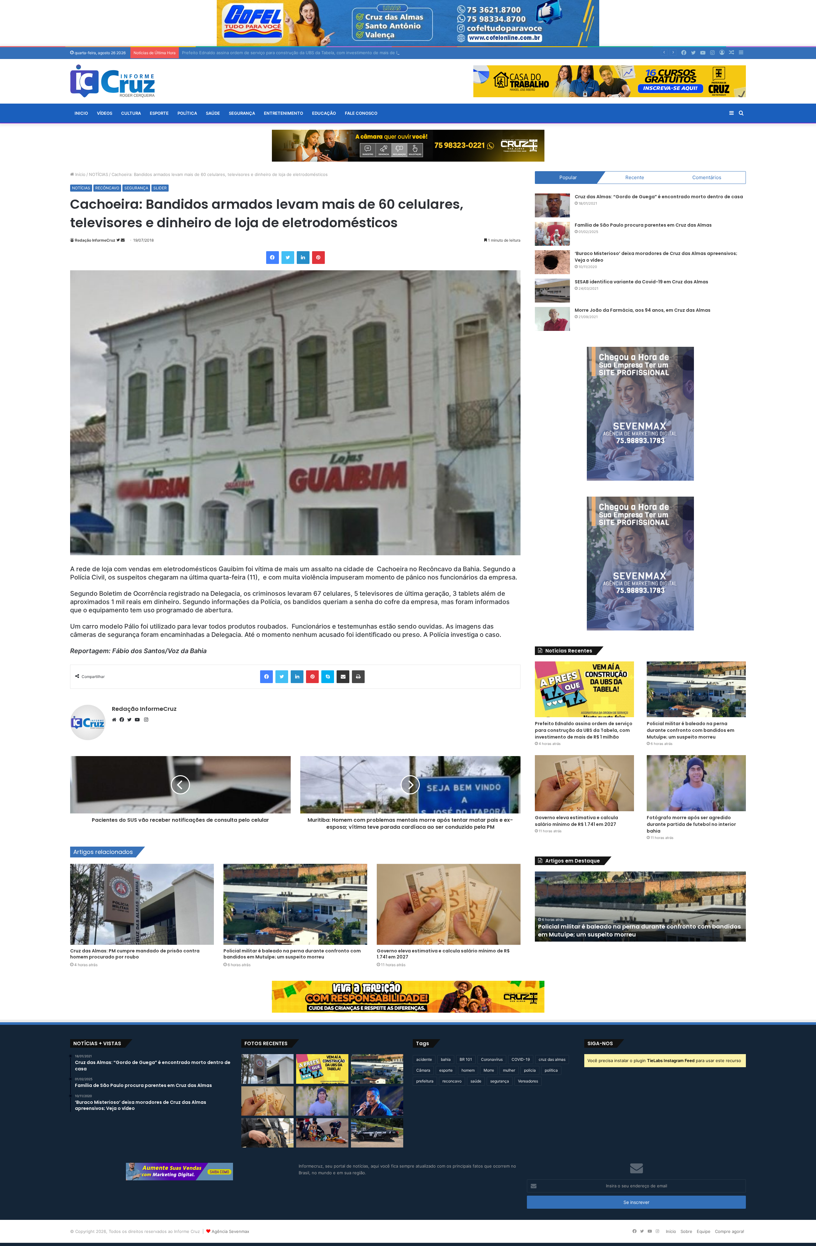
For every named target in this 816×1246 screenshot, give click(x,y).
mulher (509, 1070)
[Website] (116, 720)
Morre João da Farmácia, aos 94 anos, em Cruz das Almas (642, 310)
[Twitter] (287, 257)
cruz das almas (552, 1059)
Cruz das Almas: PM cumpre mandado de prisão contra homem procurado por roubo (135, 954)
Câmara (423, 1070)
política (551, 1070)
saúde (475, 1081)
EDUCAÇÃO (324, 113)
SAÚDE (213, 113)
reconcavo (452, 1081)
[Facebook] (272, 257)
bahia (446, 1059)
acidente (424, 1059)
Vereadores (528, 1081)
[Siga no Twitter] (118, 240)
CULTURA (131, 113)
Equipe (703, 1231)
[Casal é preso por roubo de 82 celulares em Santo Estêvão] (267, 1133)
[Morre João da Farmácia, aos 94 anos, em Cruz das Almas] (552, 319)
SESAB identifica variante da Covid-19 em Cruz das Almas (641, 282)
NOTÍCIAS (98, 174)
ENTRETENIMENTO (283, 113)
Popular (568, 177)
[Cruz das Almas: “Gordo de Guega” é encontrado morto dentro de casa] (552, 205)
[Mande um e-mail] (123, 240)
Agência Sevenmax (230, 1231)
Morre (489, 1070)
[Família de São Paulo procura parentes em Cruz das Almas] (552, 234)
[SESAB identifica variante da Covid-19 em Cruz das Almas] (552, 290)
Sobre (686, 1231)
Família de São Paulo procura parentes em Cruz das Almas (643, 225)
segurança (499, 1081)
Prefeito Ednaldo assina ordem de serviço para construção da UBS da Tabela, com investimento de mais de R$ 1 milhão (583, 730)
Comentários (706, 177)
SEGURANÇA (242, 113)
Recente (634, 177)
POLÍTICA (187, 113)
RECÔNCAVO (107, 188)
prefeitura (424, 1081)
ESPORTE (159, 113)
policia (530, 1070)
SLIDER (160, 188)
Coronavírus (492, 1059)
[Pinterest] (318, 257)
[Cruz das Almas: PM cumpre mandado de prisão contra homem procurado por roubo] (142, 904)
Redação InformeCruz (95, 240)
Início (79, 174)
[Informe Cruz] (112, 81)
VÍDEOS (104, 113)
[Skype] (327, 676)
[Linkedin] (303, 257)
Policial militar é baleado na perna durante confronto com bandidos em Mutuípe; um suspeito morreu (292, 954)
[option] (640, 906)
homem (468, 1070)
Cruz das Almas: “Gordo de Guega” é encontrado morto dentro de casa (659, 196)
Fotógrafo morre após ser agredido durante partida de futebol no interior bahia (691, 824)
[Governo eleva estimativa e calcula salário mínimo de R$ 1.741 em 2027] (449, 904)
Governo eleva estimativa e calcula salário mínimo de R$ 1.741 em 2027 (443, 954)
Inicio (81, 113)
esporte (446, 1070)
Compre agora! (729, 1231)
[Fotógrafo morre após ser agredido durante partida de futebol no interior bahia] (696, 783)
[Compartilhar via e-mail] (343, 676)
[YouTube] (138, 720)
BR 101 (466, 1059)
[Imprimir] (358, 676)
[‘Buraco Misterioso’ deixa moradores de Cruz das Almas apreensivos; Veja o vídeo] (552, 262)
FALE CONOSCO (361, 113)
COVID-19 (521, 1059)
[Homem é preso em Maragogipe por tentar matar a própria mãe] (377, 1133)
